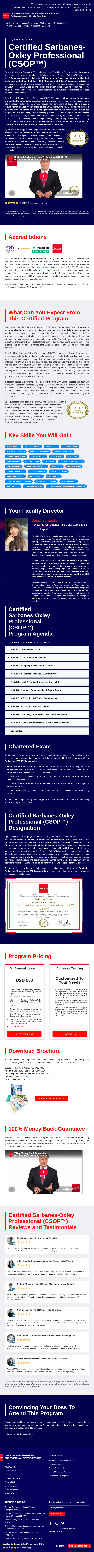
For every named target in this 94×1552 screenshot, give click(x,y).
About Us (8, 1463)
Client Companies (11, 1486)
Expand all (15, 642)
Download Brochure (51, 1098)
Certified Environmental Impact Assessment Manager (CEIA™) (21, 1508)
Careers (8, 1475)
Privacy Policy (10, 1493)
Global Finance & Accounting (25, 23)
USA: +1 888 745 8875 (83, 10)
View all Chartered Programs (60, 1472)
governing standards (44, 267)
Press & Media (10, 1482)
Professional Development (59, 1476)
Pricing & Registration (79, 1546)
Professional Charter (13, 1478)
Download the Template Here (20, 1434)
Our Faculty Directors (57, 1464)
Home (7, 23)
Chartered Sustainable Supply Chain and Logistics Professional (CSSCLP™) (24, 1527)
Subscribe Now (57, 1514)
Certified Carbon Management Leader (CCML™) (24, 1539)
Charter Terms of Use (57, 1468)
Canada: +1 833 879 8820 (82, 8)
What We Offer (10, 1467)
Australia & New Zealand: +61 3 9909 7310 (29, 8)
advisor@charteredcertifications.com (48, 4)
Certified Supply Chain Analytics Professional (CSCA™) (22, 1521)
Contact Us (70, 1034)
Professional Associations (14, 1471)
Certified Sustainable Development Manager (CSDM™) (22, 1533)
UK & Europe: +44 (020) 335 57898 (58, 8)
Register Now (26, 1034)
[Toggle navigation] (89, 15)
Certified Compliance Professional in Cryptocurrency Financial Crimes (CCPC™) (25, 1514)
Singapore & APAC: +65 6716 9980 (78, 4)
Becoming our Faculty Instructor (61, 1461)
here (39, 216)
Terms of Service (11, 1490)
